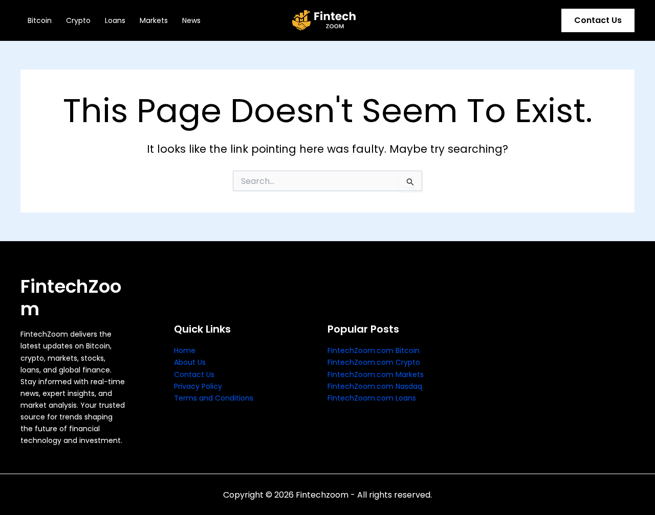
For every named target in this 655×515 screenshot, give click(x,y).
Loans (115, 20)
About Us (190, 362)
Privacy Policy (198, 386)
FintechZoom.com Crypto (374, 362)
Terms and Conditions (213, 398)
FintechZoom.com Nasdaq (375, 386)
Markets (154, 20)
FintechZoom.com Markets (376, 374)
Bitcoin (40, 20)
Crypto (78, 20)
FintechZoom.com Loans (372, 398)
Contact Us (194, 374)
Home (184, 350)
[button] (598, 20)
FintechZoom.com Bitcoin (374, 350)
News (191, 20)
